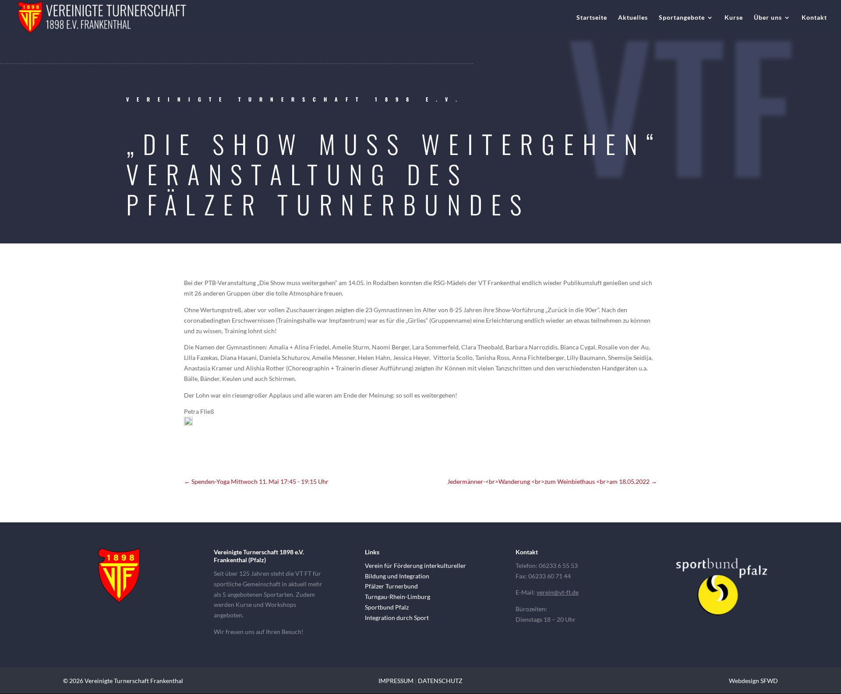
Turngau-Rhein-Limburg (397, 596)
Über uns (768, 17)
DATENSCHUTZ (440, 680)
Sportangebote (682, 17)
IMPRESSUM (395, 680)
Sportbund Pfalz (387, 607)
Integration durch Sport (397, 617)
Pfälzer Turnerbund (391, 586)
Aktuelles (633, 17)
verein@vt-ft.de (558, 592)
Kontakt (814, 17)
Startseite (591, 17)
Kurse (733, 17)
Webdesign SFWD (753, 680)
